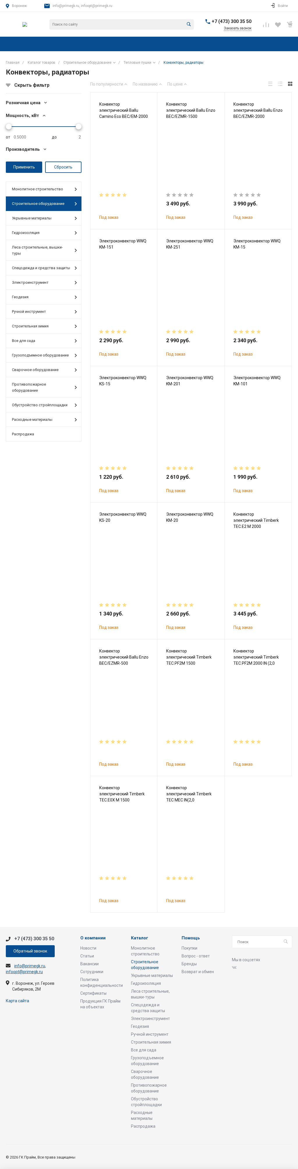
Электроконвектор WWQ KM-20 (189, 517)
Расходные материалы (32, 419)
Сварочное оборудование (35, 370)
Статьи (87, 956)
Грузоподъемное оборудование (40, 355)
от (8, 137)
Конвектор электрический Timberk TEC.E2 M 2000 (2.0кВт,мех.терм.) (256, 523)
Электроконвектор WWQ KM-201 (189, 380)
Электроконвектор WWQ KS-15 (122, 380)
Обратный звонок (30, 951)
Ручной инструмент (29, 311)
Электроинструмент (30, 282)
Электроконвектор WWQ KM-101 (257, 380)
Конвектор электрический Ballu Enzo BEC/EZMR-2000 (258, 110)
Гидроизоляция (26, 232)
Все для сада (23, 340)
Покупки (189, 948)
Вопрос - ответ (196, 956)
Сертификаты (93, 993)
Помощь (191, 938)
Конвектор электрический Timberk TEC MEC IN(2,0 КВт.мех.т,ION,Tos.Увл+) (189, 796)
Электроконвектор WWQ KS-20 (122, 517)
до (54, 137)
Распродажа (23, 434)
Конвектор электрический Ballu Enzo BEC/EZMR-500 (123, 657)
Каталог (139, 938)
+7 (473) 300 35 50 (231, 21)
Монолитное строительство (37, 189)
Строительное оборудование (38, 203)
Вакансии (89, 964)
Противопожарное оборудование (29, 387)
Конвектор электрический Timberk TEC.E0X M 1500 (122, 793)
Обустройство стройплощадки (40, 405)
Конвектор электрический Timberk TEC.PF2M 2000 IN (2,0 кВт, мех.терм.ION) (256, 660)
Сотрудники (91, 971)
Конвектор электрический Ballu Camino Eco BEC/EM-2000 (123, 110)
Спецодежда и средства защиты (41, 268)
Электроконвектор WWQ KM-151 (122, 244)
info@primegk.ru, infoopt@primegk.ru (82, 6)
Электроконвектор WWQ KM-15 (257, 244)
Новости (88, 948)
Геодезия (20, 297)
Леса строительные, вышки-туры (37, 250)
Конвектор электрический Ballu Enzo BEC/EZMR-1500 (190, 110)
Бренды (189, 964)
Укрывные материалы (32, 218)
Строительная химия (30, 326)
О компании (93, 938)
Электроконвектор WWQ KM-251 (189, 244)
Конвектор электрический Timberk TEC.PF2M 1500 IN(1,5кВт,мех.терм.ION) (189, 660)
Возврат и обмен (198, 971)
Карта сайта (17, 1000)
